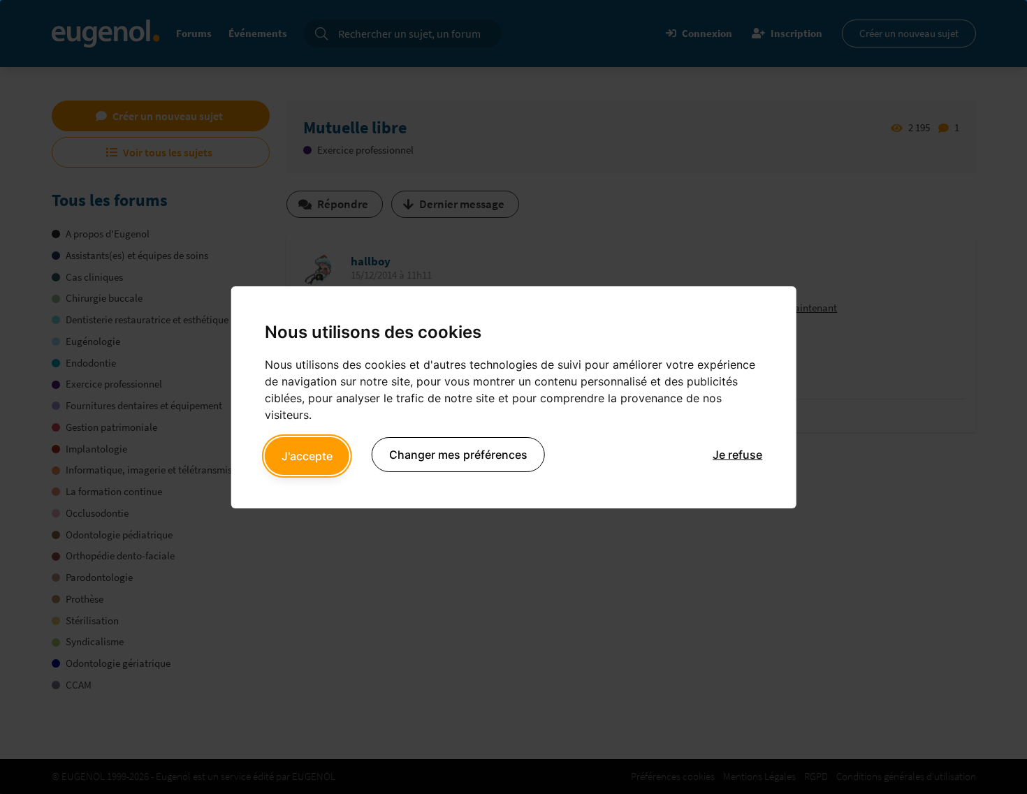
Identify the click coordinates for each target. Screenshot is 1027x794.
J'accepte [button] (307, 456)
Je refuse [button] (737, 455)
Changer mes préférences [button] (458, 455)
